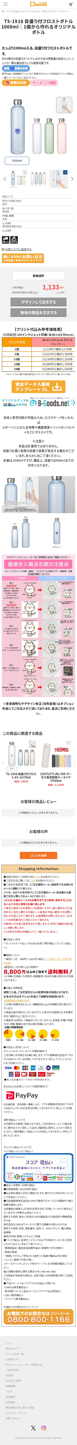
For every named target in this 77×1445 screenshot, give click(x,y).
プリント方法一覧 (15, 1354)
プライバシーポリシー (17, 1413)
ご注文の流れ (13, 1370)
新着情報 (10, 1386)
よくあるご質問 (13, 1381)
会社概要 (10, 1397)
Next (72, 178)
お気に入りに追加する (18, 249)
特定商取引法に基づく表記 (20, 1407)
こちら (37, 876)
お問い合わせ (13, 1418)
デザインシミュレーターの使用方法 (24, 1364)
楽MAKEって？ (13, 1348)
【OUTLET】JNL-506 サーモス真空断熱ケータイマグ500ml (56, 777)
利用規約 (10, 1402)
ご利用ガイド (12, 1359)
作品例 (9, 1375)
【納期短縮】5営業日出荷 (16, 1000)
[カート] (71, 4)
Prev (4, 178)
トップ (9, 1343)
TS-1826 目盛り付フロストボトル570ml (21, 775)
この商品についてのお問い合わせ (26, 258)
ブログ (9, 1391)
